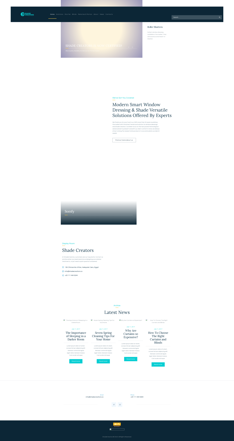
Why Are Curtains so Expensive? (130, 334)
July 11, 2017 (76, 329)
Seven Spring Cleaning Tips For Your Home (103, 336)
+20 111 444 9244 (71, 275)
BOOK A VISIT (196, 11)
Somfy (69, 211)
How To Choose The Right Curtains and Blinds (158, 337)
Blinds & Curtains (156, 45)
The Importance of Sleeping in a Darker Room (76, 336)
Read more (76, 361)
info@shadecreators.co (73, 271)
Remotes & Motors (156, 61)
